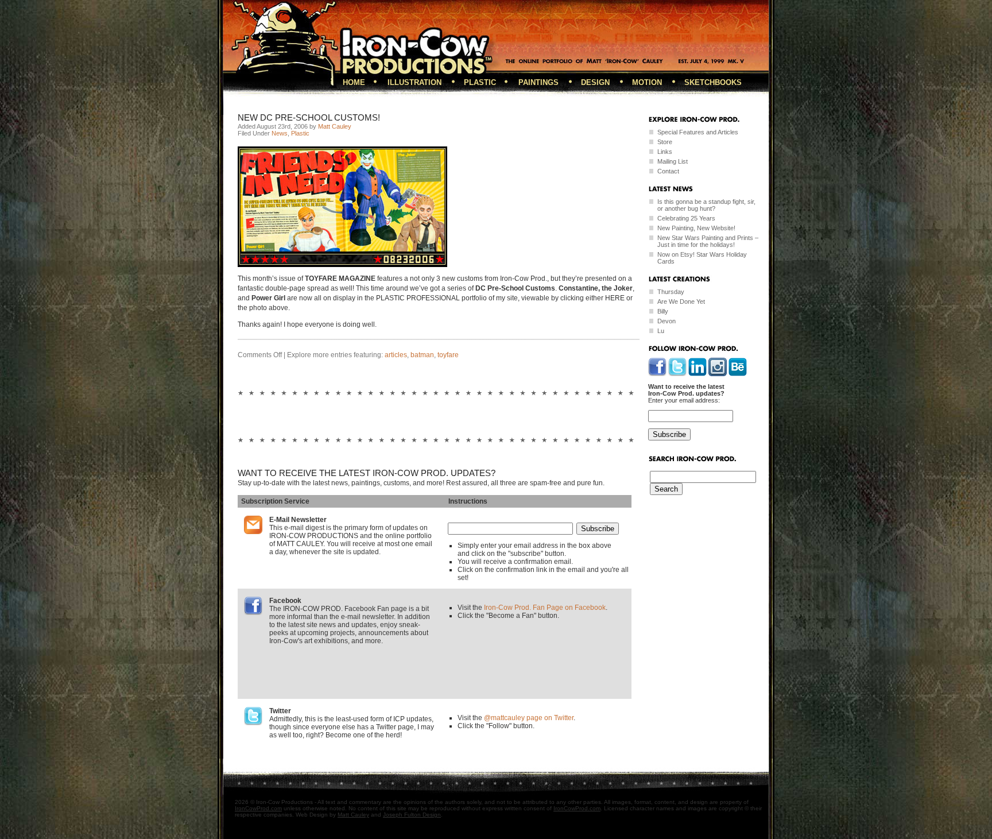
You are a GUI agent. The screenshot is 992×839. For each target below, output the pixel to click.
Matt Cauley (334, 126)
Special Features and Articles (697, 132)
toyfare (448, 355)
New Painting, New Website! (696, 228)
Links (664, 151)
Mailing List (672, 161)
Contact (668, 171)
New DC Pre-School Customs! (309, 117)
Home (354, 82)
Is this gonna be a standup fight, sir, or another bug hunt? (706, 205)
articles (396, 355)
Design (595, 82)
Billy (662, 311)
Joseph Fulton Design (412, 814)
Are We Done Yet (681, 301)
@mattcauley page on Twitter (529, 718)
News (280, 133)
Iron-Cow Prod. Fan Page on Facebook (545, 608)
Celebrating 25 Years (686, 218)
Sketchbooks (713, 82)
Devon (666, 321)
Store (664, 141)
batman (422, 355)
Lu (660, 330)
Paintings (538, 82)
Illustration (414, 82)
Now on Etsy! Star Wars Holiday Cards (702, 258)
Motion (647, 82)
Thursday (670, 291)
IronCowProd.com (258, 808)
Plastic (480, 82)
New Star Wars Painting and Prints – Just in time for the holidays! (707, 241)
